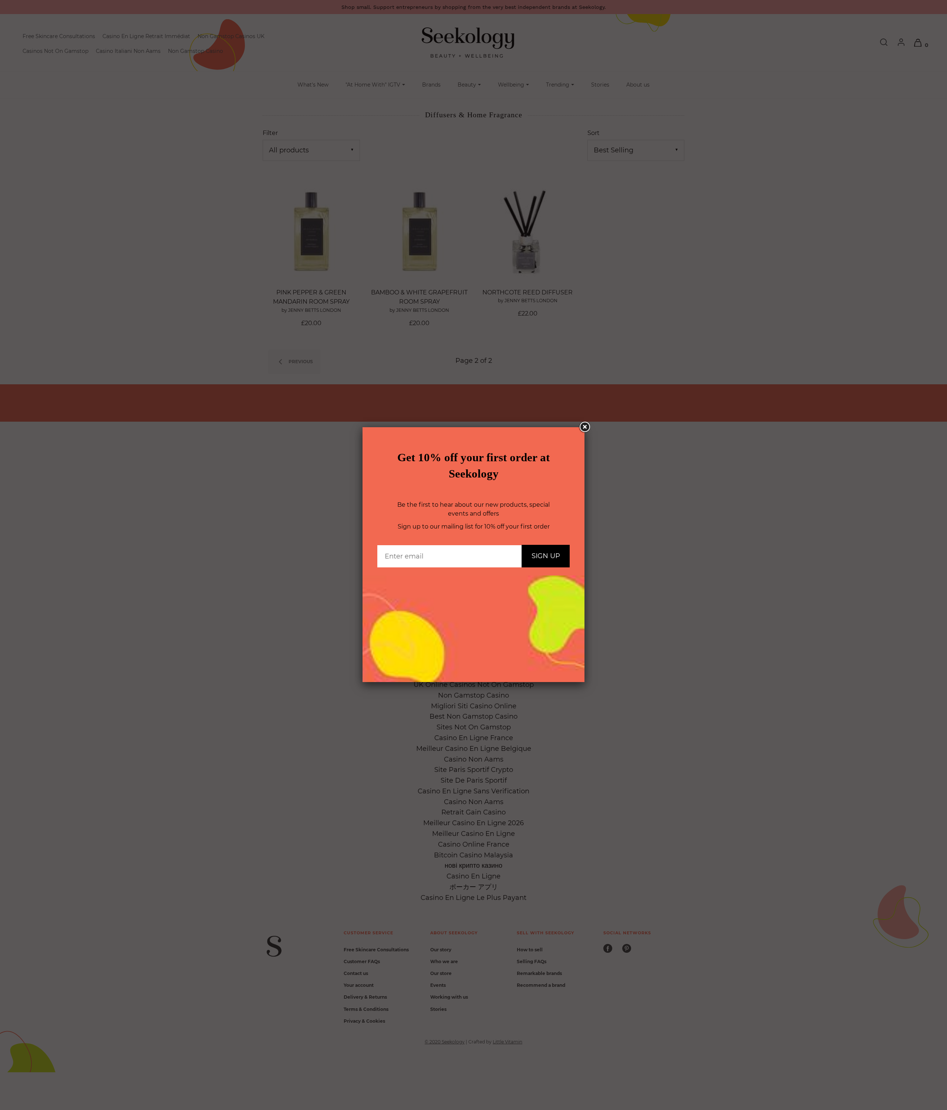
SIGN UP (546, 556)
